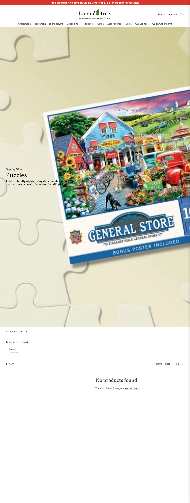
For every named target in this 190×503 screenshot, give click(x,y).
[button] (168, 364)
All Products (12, 331)
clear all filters (131, 388)
